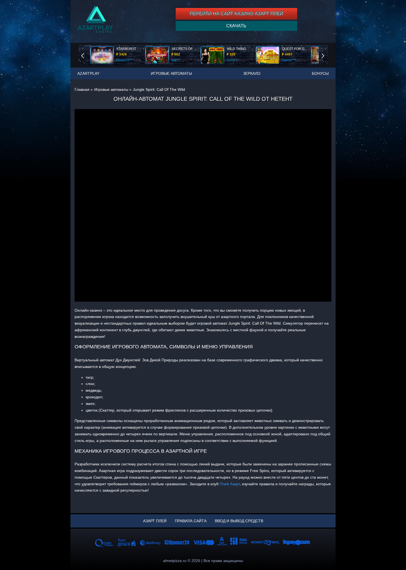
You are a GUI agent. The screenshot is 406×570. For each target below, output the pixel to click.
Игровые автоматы (171, 73)
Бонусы (320, 73)
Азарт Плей (155, 521)
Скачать (236, 25)
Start (327, 55)
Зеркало (251, 73)
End (86, 55)
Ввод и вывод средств (239, 521)
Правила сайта (191, 521)
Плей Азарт (230, 484)
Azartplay (88, 73)
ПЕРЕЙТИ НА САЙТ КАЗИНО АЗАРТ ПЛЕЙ (236, 13)
